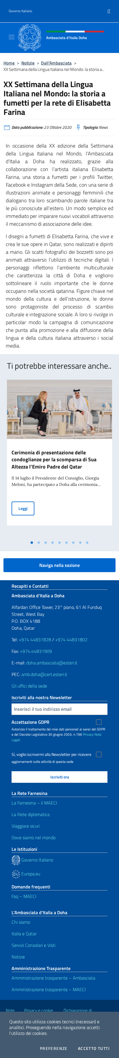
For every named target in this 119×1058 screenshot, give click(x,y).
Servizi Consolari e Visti (33, 945)
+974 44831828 (35, 639)
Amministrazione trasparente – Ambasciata (53, 977)
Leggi (26, 508)
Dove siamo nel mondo (33, 837)
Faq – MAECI (24, 896)
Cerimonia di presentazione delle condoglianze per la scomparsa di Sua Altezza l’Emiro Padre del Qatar (54, 460)
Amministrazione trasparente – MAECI (49, 989)
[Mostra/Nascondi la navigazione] (11, 37)
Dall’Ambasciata (56, 63)
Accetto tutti (94, 1048)
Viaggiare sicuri (26, 825)
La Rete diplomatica (31, 814)
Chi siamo (21, 922)
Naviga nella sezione (59, 565)
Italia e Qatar (24, 933)
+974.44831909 (36, 651)
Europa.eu (30, 873)
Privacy (88, 734)
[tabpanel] (59, 458)
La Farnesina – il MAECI (34, 802)
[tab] (32, 542)
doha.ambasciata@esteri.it (51, 662)
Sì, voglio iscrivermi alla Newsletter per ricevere (51, 754)
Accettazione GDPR (30, 722)
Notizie (28, 63)
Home (9, 63)
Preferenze (54, 1048)
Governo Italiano (20, 11)
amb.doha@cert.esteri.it (44, 674)
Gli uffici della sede (29, 685)
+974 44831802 (71, 639)
